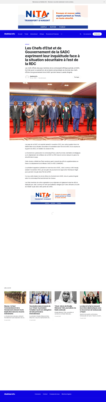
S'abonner (97, 34)
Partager (76, 77)
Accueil (20, 34)
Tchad (26, 34)
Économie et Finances (52, 34)
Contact (45, 394)
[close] (104, 2)
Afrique (42, 34)
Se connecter (87, 34)
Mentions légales (66, 394)
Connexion (38, 394)
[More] (61, 34)
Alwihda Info (9, 34)
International (33, 34)
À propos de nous (55, 394)
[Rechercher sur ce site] (80, 34)
